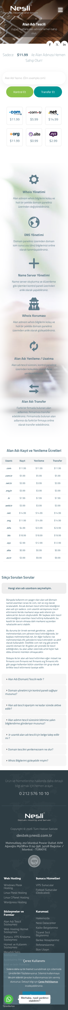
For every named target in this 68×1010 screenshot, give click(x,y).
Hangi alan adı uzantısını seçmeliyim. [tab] (30, 588)
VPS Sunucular (45, 885)
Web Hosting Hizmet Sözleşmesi (16, 931)
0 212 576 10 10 (34, 793)
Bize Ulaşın (42, 949)
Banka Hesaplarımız (47, 940)
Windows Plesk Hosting (13, 887)
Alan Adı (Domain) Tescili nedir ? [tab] (26, 679)
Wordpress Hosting (15, 902)
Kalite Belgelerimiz (47, 927)
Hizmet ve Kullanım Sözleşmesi (15, 946)
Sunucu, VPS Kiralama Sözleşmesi (17, 938)
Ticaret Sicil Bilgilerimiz (43, 934)
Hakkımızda (43, 918)
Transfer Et (48, 92)
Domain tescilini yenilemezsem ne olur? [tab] (30, 749)
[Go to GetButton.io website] (9, 1006)
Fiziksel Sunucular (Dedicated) (46, 891)
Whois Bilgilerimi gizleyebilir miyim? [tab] (28, 760)
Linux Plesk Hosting (15, 892)
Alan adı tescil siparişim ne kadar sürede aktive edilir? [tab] (33, 707)
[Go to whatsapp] (8, 999)
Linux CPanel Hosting (16, 897)
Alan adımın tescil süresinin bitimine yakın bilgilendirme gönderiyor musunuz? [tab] (30, 722)
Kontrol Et (19, 92)
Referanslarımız (45, 944)
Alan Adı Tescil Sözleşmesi (12, 923)
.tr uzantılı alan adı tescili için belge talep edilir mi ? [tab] (32, 736)
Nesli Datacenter (46, 923)
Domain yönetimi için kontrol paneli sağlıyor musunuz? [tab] (31, 692)
